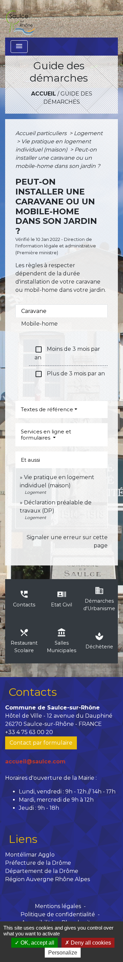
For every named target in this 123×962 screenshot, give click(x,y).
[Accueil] (20, 19)
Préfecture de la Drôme (38, 863)
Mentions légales (58, 906)
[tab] (61, 310)
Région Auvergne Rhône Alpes (47, 879)
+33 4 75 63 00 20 (29, 732)
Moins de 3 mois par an (67, 353)
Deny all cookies (90, 943)
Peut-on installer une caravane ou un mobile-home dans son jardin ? (57, 157)
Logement (88, 133)
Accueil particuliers (41, 133)
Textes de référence (47, 409)
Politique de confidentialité (57, 914)
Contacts (33, 692)
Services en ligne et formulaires (46, 434)
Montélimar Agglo (30, 854)
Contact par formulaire (41, 743)
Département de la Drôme (41, 871)
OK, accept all (36, 943)
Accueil (43, 93)
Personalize (62, 953)
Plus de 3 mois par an (70, 374)
